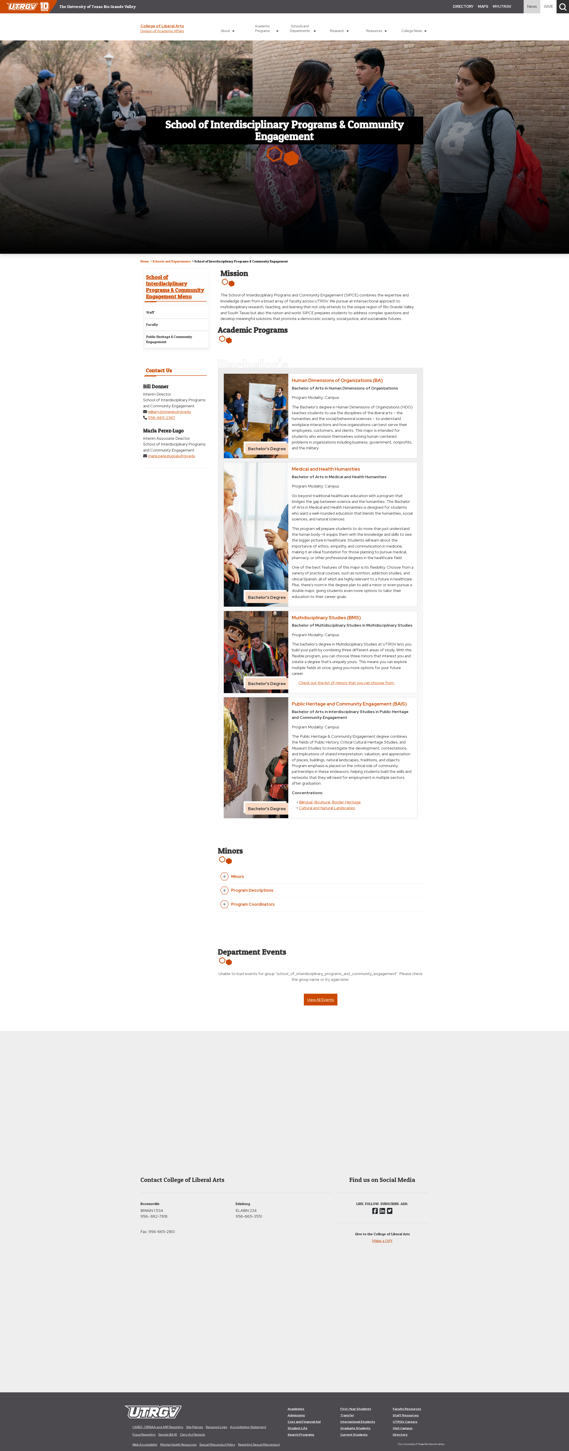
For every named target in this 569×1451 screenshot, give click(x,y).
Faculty (152, 324)
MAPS (483, 6)
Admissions (296, 1415)
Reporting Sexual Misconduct (259, 1445)
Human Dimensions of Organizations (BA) (337, 380)
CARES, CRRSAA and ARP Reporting (157, 1427)
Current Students (354, 1434)
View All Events (320, 999)
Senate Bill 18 (167, 1435)
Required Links (216, 1427)
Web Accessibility (144, 1445)
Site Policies (194, 1427)
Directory (400, 1434)
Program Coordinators (253, 904)
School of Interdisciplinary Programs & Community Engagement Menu (175, 286)
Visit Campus (403, 1428)
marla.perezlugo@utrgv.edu (171, 455)
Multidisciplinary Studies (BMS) (326, 617)
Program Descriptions (252, 890)
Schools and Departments (171, 261)
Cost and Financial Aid (304, 1422)
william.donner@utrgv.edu (169, 411)
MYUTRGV (502, 6)
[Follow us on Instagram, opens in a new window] (382, 1211)
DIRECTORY (463, 6)
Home (144, 261)
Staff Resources (406, 1415)
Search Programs (301, 1434)
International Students (357, 1422)
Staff (150, 312)
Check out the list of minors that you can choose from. (347, 682)
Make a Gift (382, 1240)
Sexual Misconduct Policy (217, 1445)
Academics (296, 1409)
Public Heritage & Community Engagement (169, 339)
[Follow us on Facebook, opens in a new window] (375, 1211)
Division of (162, 31)
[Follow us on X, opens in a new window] (390, 1211)
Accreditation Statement (248, 1427)
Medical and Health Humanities (326, 469)
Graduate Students (355, 1428)
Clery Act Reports (192, 1435)
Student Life (297, 1428)
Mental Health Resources (178, 1445)
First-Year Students (355, 1409)
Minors (237, 876)
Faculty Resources (407, 1409)
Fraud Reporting (143, 1435)
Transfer (347, 1415)
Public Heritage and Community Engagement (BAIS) (349, 704)
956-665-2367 (161, 417)
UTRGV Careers (405, 1422)
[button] (563, 6)
